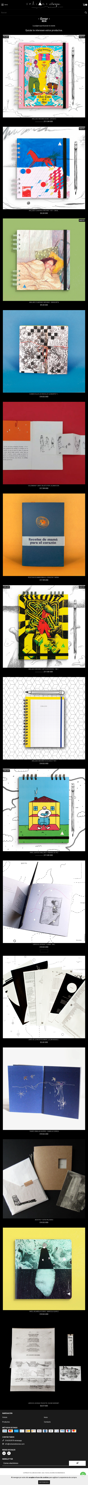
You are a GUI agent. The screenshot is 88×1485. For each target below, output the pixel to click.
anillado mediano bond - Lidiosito (44, 119)
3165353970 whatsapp (13, 1440)
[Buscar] (85, 12)
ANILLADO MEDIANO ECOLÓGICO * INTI (44, 761)
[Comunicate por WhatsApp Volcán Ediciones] (83, 1474)
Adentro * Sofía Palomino (44, 1220)
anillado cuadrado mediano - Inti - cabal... (44, 210)
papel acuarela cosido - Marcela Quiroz (44, 1311)
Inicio (46, 1417)
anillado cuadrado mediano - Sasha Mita (44, 302)
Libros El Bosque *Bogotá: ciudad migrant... (44, 1403)
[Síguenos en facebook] (9, 1453)
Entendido (44, 1482)
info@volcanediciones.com (15, 1444)
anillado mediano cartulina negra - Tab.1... (44, 669)
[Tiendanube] (44, 1470)
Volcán (4, 1417)
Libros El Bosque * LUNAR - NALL (44, 944)
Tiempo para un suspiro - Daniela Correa (44, 1131)
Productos (6, 1422)
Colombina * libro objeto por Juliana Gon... (44, 485)
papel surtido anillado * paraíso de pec (44, 852)
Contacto (47, 1422)
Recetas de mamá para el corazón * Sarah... (44, 577)
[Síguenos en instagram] (4, 1453)
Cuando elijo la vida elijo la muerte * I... (44, 394)
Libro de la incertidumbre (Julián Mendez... (44, 1039)
